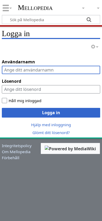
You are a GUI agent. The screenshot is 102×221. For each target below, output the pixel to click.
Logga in (51, 112)
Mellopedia (35, 7)
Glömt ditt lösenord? (51, 132)
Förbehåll (10, 157)
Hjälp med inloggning (51, 124)
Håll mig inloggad (25, 100)
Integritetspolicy (17, 145)
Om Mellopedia (16, 151)
